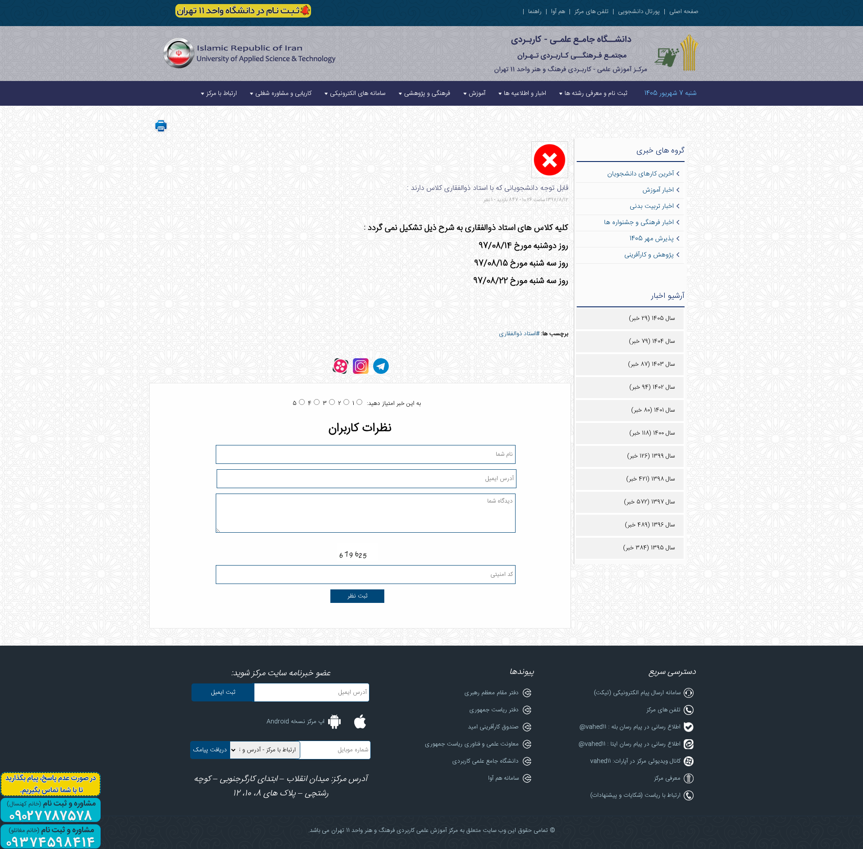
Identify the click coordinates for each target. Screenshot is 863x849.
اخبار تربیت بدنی (652, 206)
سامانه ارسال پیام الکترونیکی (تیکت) (637, 693)
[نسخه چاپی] (161, 131)
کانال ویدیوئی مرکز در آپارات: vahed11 (635, 761)
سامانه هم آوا (503, 778)
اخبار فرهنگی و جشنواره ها (639, 222)
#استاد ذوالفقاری (519, 334)
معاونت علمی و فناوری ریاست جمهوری (472, 744)
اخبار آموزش (658, 190)
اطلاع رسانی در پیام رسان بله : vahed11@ (630, 727)
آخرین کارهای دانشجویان (640, 174)
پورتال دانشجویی (639, 12)
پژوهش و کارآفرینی (649, 255)
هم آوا (558, 12)
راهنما (535, 12)
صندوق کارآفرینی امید (493, 727)
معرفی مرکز (667, 778)
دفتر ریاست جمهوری (494, 710)
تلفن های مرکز (591, 12)
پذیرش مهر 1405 (652, 239)
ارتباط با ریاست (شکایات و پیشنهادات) (635, 795)
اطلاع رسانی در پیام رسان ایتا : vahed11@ (629, 744)
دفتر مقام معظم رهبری (491, 693)
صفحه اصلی (683, 12)
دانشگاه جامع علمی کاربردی (485, 761)
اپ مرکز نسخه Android (296, 722)
